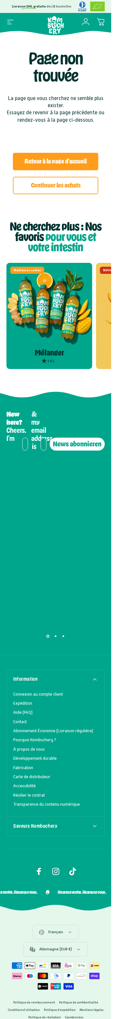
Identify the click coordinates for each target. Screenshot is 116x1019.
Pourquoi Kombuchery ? (34, 739)
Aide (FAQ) (23, 712)
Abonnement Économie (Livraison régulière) (53, 730)
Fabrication (23, 767)
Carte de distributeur (31, 776)
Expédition (22, 703)
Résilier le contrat (29, 795)
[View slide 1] (48, 636)
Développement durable (35, 758)
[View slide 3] (63, 636)
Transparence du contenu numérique (46, 804)
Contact (20, 721)
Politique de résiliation (44, 1017)
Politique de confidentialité (78, 1002)
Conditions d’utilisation (24, 1010)
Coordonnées (74, 1017)
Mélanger (49, 352)
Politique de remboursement (34, 1002)
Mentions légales (91, 1010)
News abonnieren (77, 444)
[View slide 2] (56, 636)
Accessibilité (24, 785)
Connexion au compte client (38, 694)
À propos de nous (29, 749)
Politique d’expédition (60, 1010)
